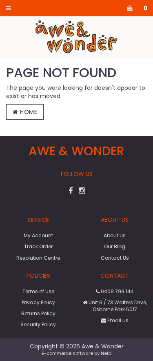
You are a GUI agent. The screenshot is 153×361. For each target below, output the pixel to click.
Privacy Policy (38, 302)
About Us (115, 235)
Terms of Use (38, 291)
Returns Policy (38, 313)
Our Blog (114, 246)
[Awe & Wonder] (76, 36)
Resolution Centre (38, 257)
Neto (106, 353)
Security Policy (38, 324)
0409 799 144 (117, 291)
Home (28, 112)
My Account (38, 235)
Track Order (38, 246)
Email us (117, 320)
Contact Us (115, 257)
